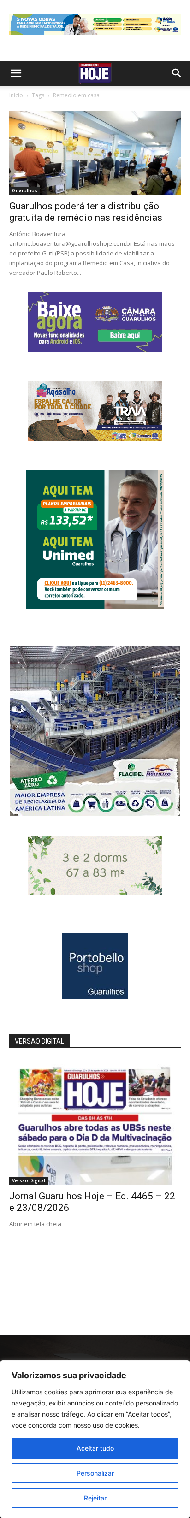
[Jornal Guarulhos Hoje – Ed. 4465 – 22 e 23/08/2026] (95, 1122)
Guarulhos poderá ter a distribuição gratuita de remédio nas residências (85, 212)
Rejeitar (95, 1498)
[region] (95, 1439)
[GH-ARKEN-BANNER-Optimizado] (95, 893)
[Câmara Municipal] (95, 349)
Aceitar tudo (95, 1448)
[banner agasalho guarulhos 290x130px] (95, 438)
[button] (15, 73)
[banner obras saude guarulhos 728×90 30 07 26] (95, 37)
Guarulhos (24, 190)
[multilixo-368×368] (95, 813)
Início (16, 95)
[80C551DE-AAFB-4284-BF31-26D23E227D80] (95, 606)
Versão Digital (28, 1180)
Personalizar (95, 1473)
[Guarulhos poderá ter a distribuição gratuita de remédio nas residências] (95, 153)
